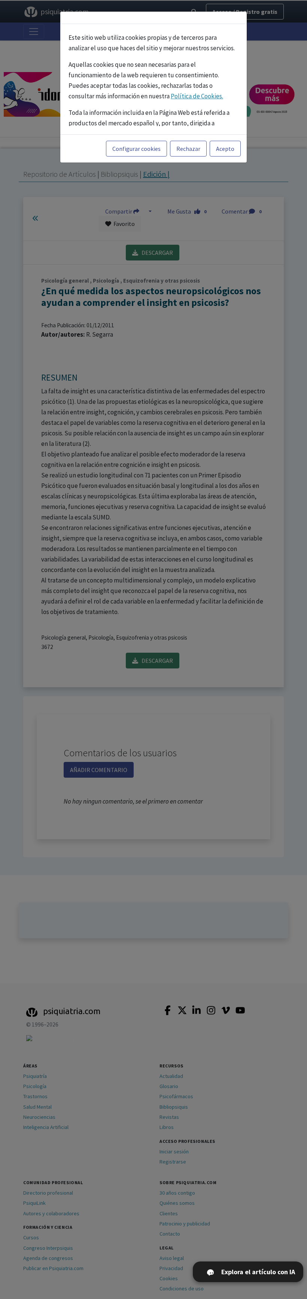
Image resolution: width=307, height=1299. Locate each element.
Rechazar (188, 148)
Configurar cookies (136, 148)
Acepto (225, 148)
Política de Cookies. (197, 96)
